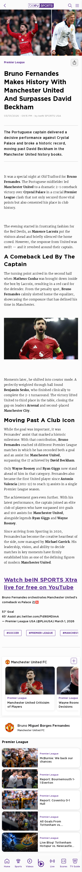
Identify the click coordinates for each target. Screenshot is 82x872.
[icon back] (4, 5)
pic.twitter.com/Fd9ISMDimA (38, 616)
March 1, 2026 (64, 621)
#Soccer (13, 633)
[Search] (70, 5)
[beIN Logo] (41, 5)
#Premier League (41, 633)
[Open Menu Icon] (77, 5)
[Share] (74, 62)
